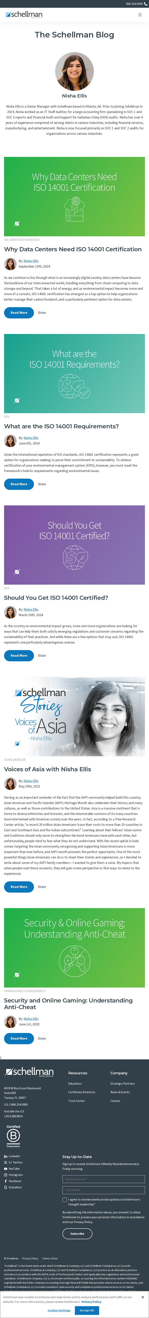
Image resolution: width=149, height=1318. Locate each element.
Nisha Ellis (31, 261)
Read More (19, 312)
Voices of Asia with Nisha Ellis (47, 769)
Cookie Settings (59, 1310)
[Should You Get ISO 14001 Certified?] (74, 545)
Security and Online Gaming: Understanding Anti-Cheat (68, 1004)
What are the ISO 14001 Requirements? (61, 426)
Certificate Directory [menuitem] (81, 1092)
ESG (37, 239)
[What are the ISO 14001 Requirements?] (74, 373)
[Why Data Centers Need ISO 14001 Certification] (74, 196)
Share (42, 312)
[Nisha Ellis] (10, 264)
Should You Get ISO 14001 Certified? (56, 597)
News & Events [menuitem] (120, 1092)
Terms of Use (50, 1259)
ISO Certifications (18, 239)
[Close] (143, 1297)
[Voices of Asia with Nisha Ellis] (74, 716)
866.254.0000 (134, 4)
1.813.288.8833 (13, 1116)
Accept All (87, 1310)
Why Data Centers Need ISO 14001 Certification (73, 249)
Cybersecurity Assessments (25, 991)
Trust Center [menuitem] (76, 1101)
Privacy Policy (83, 1222)
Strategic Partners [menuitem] (122, 1084)
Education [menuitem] (74, 1084)
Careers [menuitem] (115, 1101)
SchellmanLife (15, 759)
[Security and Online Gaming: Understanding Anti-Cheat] (74, 948)
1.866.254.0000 (18, 1104)
